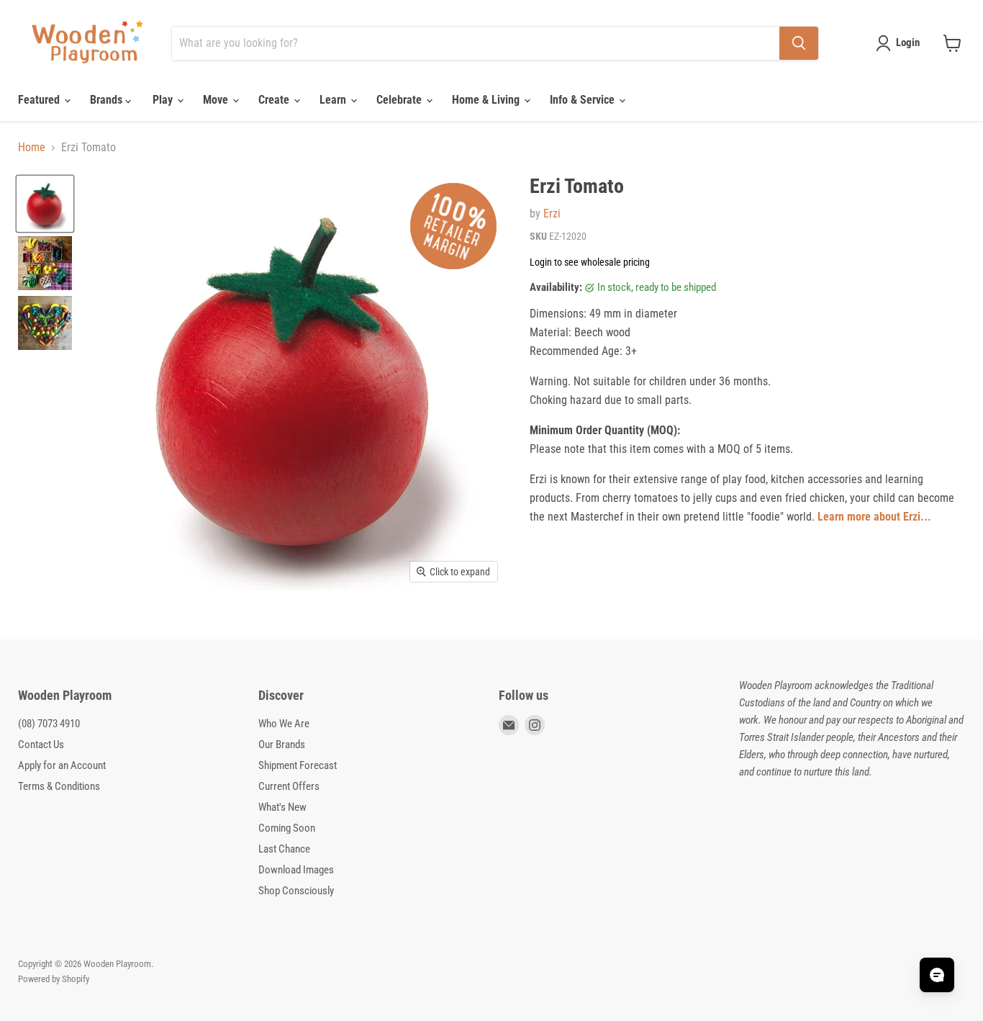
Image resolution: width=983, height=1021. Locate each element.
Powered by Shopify (53, 978)
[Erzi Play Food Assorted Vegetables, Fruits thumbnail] (45, 263)
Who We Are (283, 723)
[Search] (798, 43)
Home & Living (487, 100)
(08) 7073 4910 (49, 723)
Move (217, 100)
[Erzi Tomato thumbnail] (45, 204)
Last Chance (284, 848)
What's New (282, 807)
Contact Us (41, 744)
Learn (334, 100)
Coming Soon (286, 828)
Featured (40, 100)
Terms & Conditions (59, 786)
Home (31, 147)
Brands (107, 100)
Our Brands (281, 744)
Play (164, 100)
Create (275, 100)
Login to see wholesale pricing (590, 262)
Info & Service (583, 100)
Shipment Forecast (297, 765)
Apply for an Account (62, 765)
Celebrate (400, 100)
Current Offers (289, 786)
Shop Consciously (296, 890)
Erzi (552, 213)
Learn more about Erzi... (874, 516)
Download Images (296, 869)
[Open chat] (937, 975)
